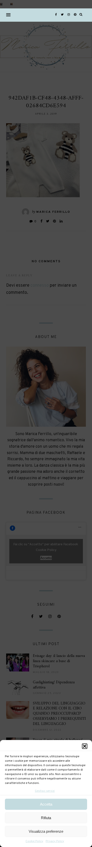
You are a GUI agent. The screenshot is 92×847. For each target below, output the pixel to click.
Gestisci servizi (45, 791)
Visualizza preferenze (46, 831)
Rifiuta (46, 818)
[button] (84, 746)
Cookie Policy (34, 841)
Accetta (46, 804)
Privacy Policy (55, 841)
